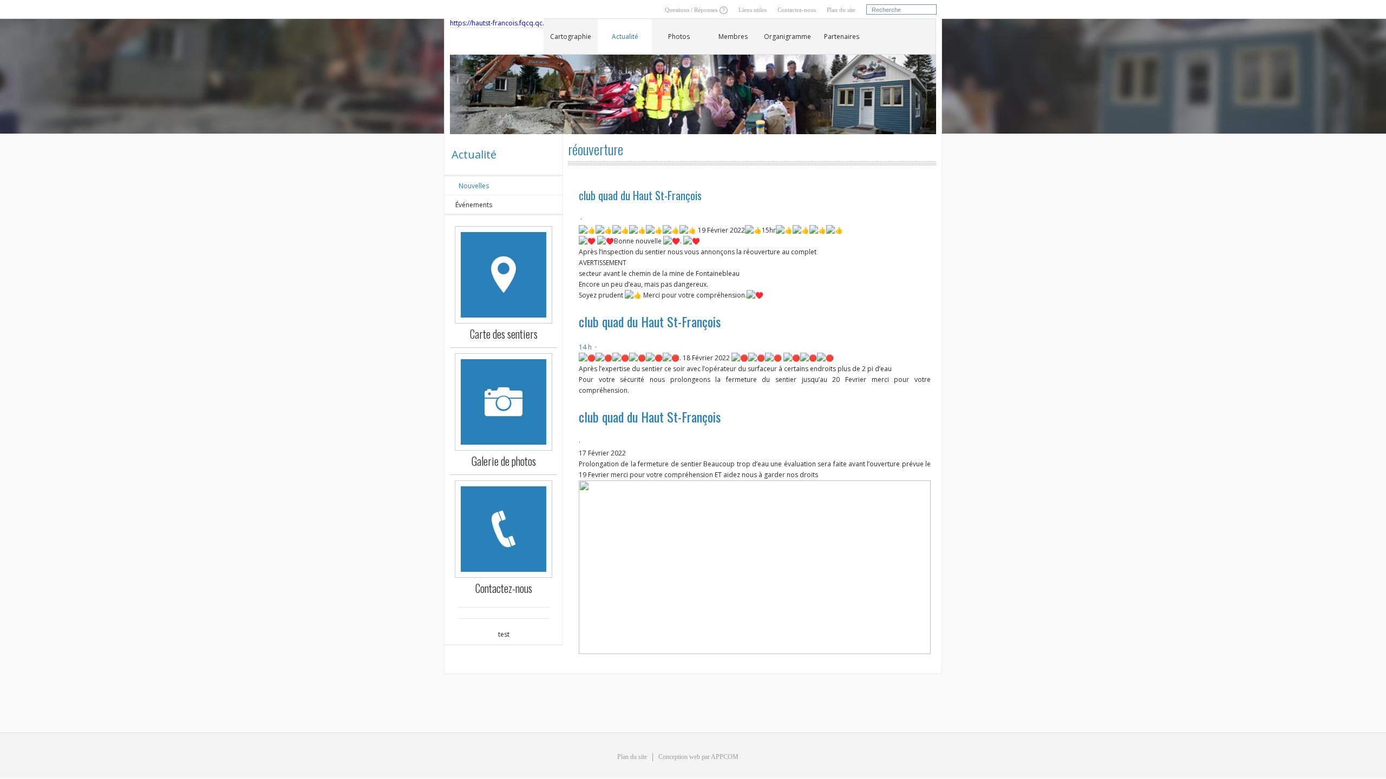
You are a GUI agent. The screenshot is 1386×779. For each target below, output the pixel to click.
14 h (585, 347)
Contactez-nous (796, 9)
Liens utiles (752, 9)
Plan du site (841, 9)
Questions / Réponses (691, 9)
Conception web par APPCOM (698, 757)
